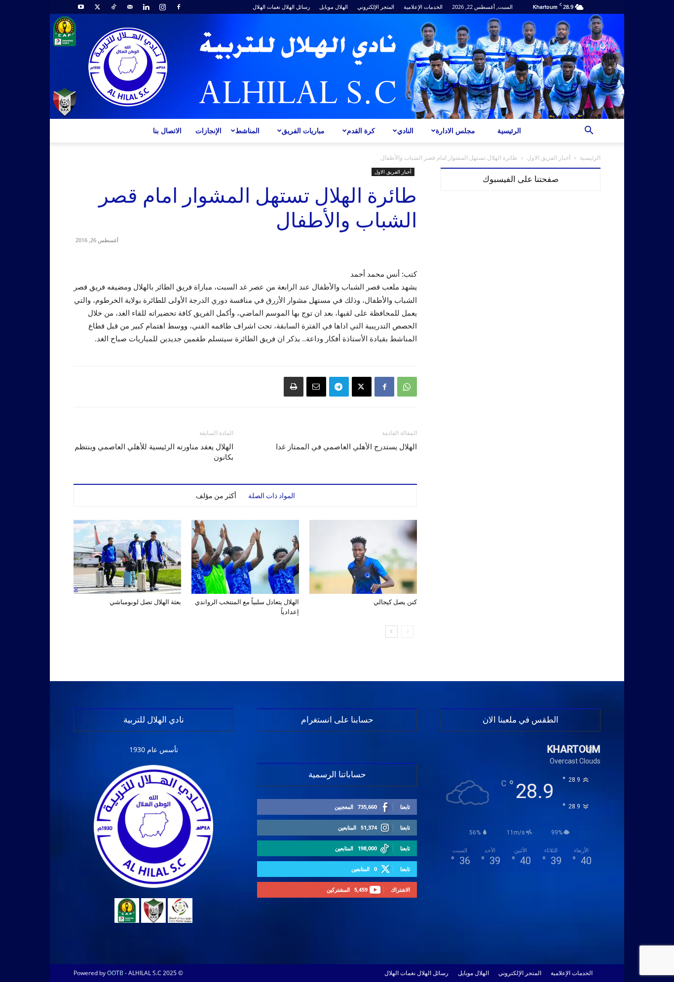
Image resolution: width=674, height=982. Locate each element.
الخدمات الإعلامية (423, 6)
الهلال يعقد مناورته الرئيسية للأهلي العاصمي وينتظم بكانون (154, 452)
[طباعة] (293, 387)
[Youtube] (81, 7)
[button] (588, 131)
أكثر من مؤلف (216, 495)
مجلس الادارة (455, 130)
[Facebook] (178, 7)
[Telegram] (339, 387)
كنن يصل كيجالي (395, 602)
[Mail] (129, 7)
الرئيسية (509, 130)
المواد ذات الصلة (271, 495)
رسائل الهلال (296, 6)
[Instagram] (162, 7)
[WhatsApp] (407, 387)
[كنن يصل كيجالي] (363, 557)
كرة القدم (361, 130)
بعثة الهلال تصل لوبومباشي (145, 602)
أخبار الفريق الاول (548, 157)
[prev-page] (407, 631)
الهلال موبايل (333, 6)
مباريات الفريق (303, 130)
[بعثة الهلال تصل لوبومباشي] (127, 557)
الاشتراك (400, 889)
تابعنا (405, 806)
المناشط (247, 130)
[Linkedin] (146, 7)
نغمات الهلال (266, 6)
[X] (97, 7)
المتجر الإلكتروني (375, 6)
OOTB (115, 973)
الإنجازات (208, 130)
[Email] (316, 387)
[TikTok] (113, 7)
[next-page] (391, 631)
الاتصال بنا (167, 130)
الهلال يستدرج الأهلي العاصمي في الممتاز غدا (346, 446)
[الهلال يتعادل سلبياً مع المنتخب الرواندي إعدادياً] (245, 557)
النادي (405, 130)
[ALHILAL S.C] (337, 66)
